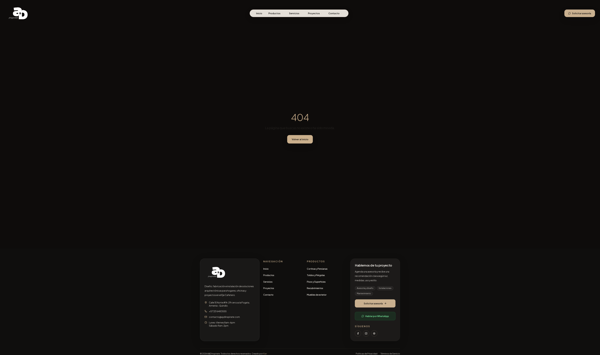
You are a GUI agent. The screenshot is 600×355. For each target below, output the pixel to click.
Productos (274, 13)
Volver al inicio (300, 139)
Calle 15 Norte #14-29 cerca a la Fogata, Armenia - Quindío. (229, 304)
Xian (265, 353)
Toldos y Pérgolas (316, 275)
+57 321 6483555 (218, 311)
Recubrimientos (315, 288)
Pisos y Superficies (316, 281)
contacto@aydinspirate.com (224, 316)
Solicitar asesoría (581, 13)
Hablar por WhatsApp (377, 316)
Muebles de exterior (317, 294)
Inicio (259, 13)
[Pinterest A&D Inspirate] (374, 333)
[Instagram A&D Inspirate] (366, 333)
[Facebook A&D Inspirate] (358, 333)
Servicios (294, 13)
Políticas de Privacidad (366, 353)
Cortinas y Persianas (317, 268)
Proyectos (314, 13)
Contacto (334, 13)
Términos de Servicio (390, 353)
